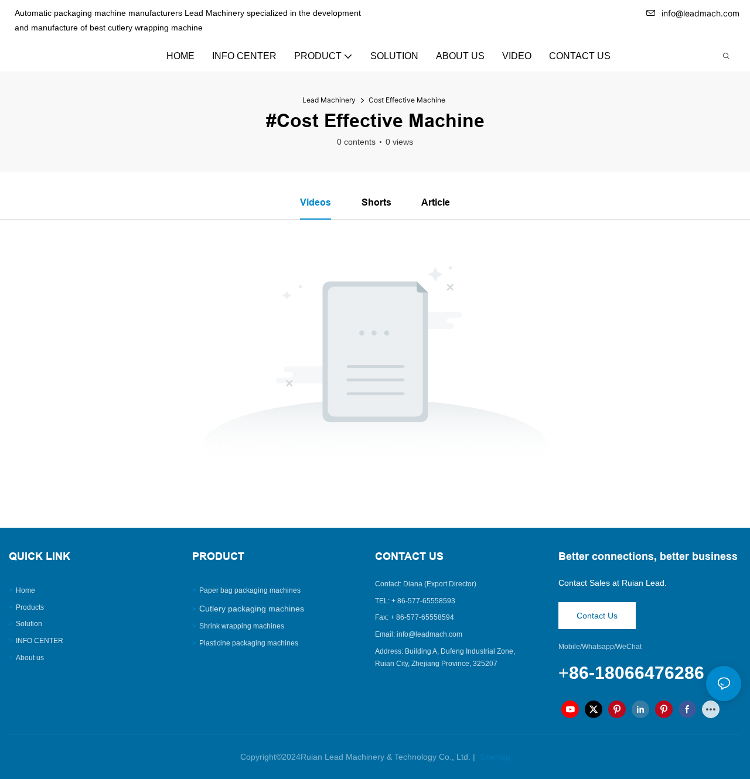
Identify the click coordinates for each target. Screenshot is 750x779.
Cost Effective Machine (407, 99)
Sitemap (494, 756)
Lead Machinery (329, 99)
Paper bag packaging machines (250, 590)
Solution (29, 624)
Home (25, 590)
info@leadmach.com (700, 13)
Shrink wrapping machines (241, 626)
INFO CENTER (39, 641)
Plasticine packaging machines (248, 643)
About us (30, 658)
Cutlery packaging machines (251, 608)
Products (30, 607)
